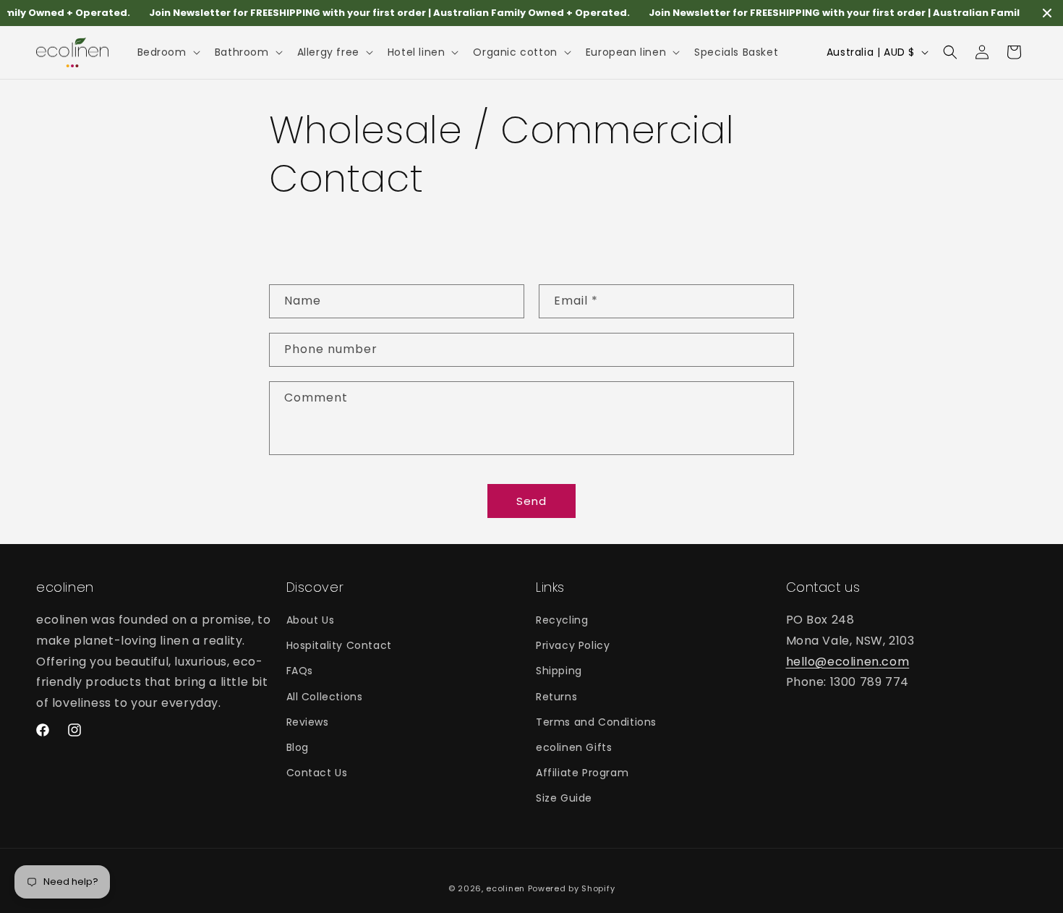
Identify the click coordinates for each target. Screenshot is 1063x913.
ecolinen (505, 888)
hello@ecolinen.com (848, 661)
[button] (167, 52)
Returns (556, 696)
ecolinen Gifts (574, 747)
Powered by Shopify (571, 888)
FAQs (299, 670)
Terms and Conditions (596, 722)
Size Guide (564, 798)
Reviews (307, 722)
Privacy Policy (573, 645)
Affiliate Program (582, 772)
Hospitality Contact (339, 645)
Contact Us (317, 772)
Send (531, 500)
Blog (297, 747)
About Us (310, 620)
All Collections (324, 696)
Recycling (562, 620)
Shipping (559, 670)
